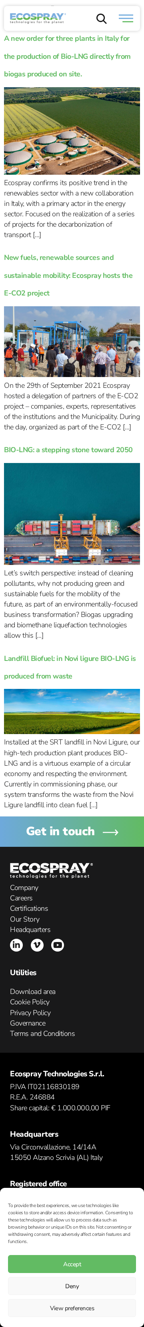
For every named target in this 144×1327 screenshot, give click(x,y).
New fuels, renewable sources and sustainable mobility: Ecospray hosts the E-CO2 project (68, 275)
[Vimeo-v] (37, 945)
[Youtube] (57, 945)
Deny (72, 1286)
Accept (72, 1264)
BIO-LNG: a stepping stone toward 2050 (68, 450)
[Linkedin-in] (16, 945)
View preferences (72, 1308)
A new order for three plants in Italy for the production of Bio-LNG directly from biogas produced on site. (67, 56)
